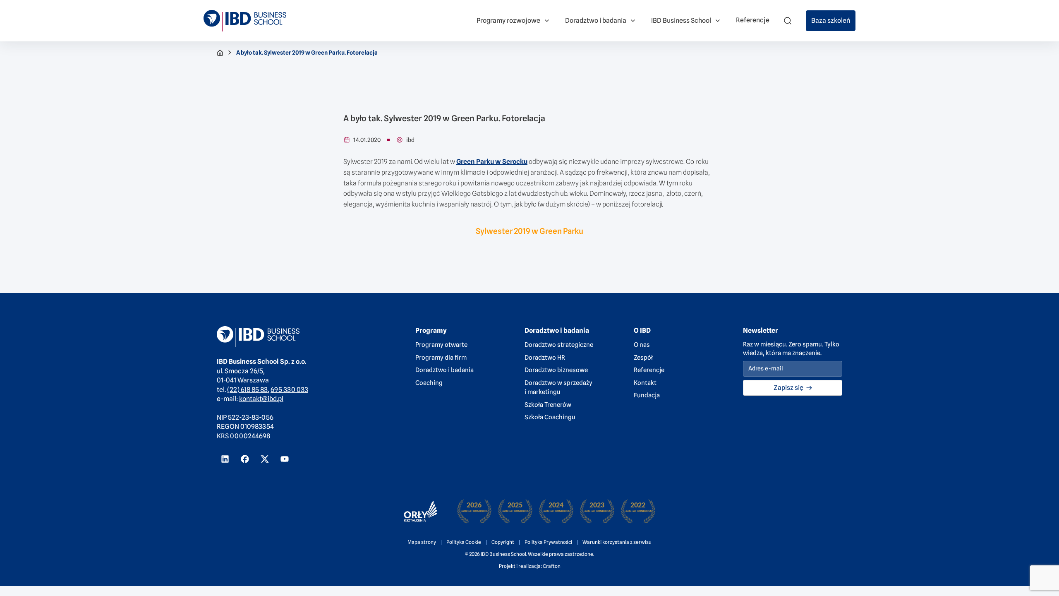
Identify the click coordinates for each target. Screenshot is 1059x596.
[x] (264, 459)
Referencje (649, 370)
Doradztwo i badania (444, 370)
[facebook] (245, 459)
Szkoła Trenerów (548, 405)
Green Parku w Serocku (491, 162)
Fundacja (647, 395)
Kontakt (645, 383)
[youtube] (284, 459)
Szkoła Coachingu (550, 417)
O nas (642, 344)
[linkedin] (225, 459)
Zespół (643, 357)
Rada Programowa (174, 16)
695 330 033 (289, 390)
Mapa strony (421, 542)
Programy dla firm (441, 357)
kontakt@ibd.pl (261, 399)
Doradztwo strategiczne (559, 344)
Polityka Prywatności (548, 542)
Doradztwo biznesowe (556, 370)
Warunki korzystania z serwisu (617, 542)
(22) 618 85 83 (247, 390)
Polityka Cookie (463, 542)
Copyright (502, 542)
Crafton (552, 566)
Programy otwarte (441, 344)
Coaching (429, 383)
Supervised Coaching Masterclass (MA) (498, 10)
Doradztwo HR (545, 357)
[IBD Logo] (245, 20)
